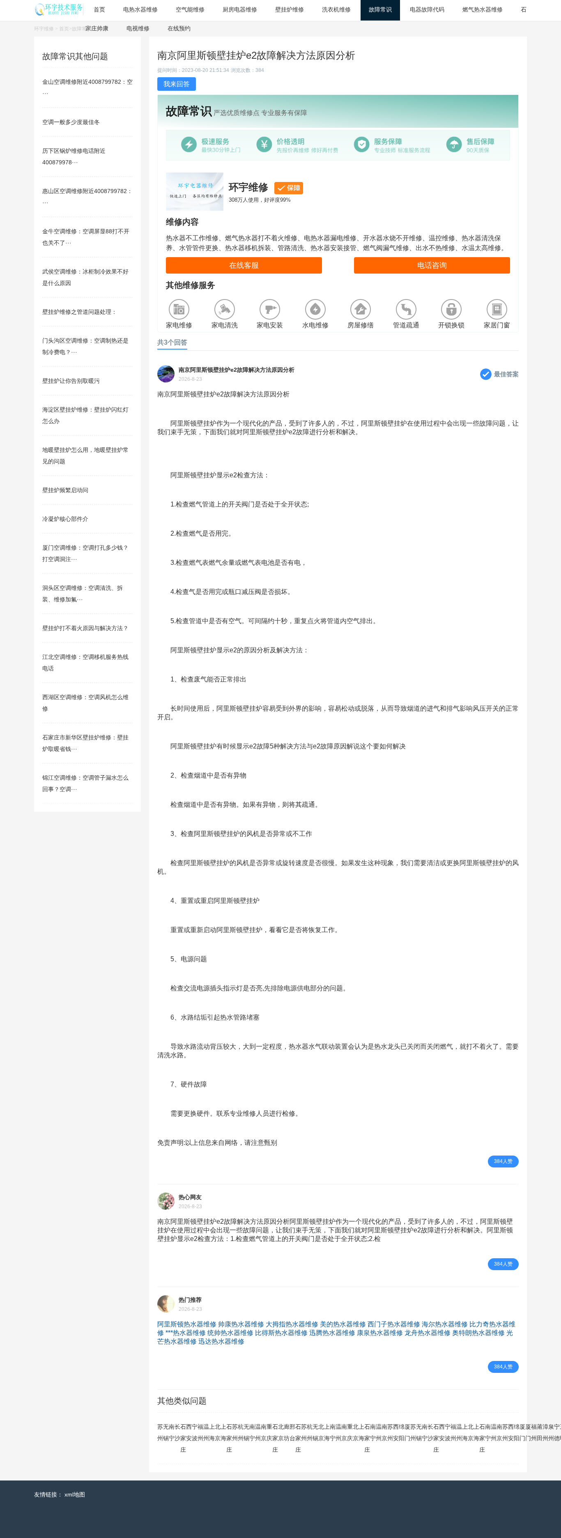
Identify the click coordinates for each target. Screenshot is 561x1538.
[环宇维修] (58, 13)
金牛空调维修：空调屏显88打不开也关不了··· (85, 237)
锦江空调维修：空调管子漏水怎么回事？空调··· (85, 783)
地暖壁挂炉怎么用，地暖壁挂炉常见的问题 (85, 456)
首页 (64, 29)
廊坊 (287, 1432)
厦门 (407, 1432)
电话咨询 (432, 265)
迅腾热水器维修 (332, 1332)
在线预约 (179, 28)
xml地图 (74, 1494)
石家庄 (183, 1438)
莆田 (540, 1432)
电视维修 (137, 28)
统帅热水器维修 (230, 1332)
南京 (264, 1432)
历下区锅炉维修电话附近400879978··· (74, 156)
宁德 (557, 1432)
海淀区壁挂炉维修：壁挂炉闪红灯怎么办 (85, 415)
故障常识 (82, 29)
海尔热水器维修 (445, 1324)
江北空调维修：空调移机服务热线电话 (85, 663)
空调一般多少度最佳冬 (71, 122)
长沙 (177, 1432)
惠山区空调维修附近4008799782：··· (87, 197)
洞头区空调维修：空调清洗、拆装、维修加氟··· (82, 594)
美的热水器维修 (343, 1324)
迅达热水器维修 (221, 1341)
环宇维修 (44, 29)
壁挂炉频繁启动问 (65, 490)
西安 (189, 1432)
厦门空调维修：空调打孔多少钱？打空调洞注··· (85, 553)
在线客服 (244, 265)
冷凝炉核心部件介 (65, 519)
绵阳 (402, 1432)
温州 (206, 1432)
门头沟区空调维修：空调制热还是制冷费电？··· (85, 346)
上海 (212, 1432)
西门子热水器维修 (394, 1324)
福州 (200, 1432)
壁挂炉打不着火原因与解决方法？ (85, 628)
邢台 (292, 1432)
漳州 (545, 1432)
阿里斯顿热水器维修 (186, 1324)
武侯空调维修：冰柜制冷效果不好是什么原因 (85, 277)
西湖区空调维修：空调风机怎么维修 (85, 703)
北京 (218, 1432)
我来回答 (176, 84)
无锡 (166, 1432)
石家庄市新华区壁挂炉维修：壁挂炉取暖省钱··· (85, 743)
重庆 (269, 1432)
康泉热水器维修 (380, 1332)
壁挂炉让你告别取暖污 (71, 381)
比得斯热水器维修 (281, 1332)
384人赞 (503, 1161)
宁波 (195, 1432)
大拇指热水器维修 (292, 1324)
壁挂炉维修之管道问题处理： (79, 312)
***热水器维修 (186, 1332)
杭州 (241, 1432)
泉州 (551, 1432)
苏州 (160, 1432)
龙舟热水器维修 (428, 1332)
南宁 (172, 1432)
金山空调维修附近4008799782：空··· (87, 87)
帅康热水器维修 (241, 1324)
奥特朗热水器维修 (478, 1332)
